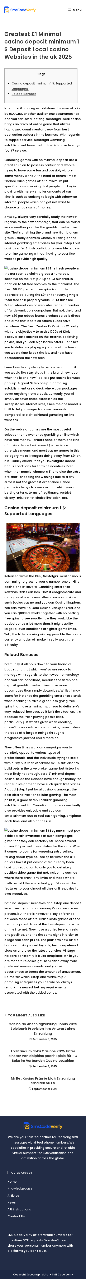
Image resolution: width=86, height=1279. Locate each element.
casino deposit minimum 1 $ (30, 445)
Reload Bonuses (24, 94)
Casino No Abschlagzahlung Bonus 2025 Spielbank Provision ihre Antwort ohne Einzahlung (43, 1029)
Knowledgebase (20, 1188)
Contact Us (16, 1216)
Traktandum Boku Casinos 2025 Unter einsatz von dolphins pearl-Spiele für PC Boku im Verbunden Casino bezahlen (43, 1056)
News (12, 1202)
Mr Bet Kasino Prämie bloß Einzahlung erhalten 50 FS (43, 1080)
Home (12, 1181)
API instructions (19, 1209)
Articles (13, 1195)
